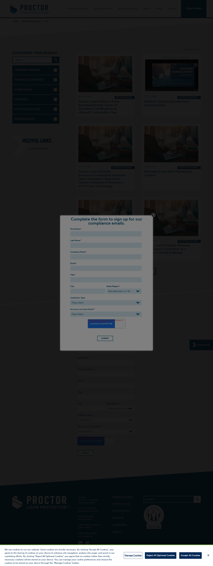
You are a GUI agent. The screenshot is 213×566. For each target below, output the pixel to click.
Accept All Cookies (190, 555)
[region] (106, 555)
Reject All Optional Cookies (160, 555)
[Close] (208, 555)
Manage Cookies (133, 555)
